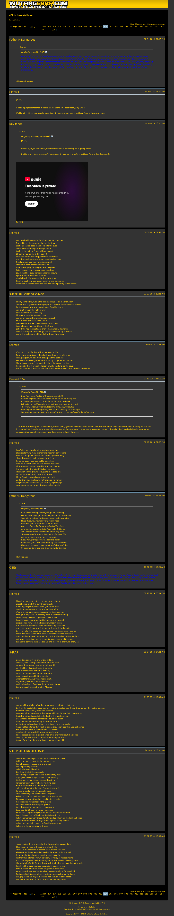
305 (111, 27)
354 (162, 27)
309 (131, 27)
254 (49, 27)
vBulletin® (92, 907)
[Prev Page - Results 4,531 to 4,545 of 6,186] (38, 27)
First (33, 27)
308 (126, 27)
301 (90, 27)
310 (136, 27)
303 (100, 27)
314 (157, 27)
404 (43, 29)
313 (151, 27)
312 (146, 27)
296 (64, 27)
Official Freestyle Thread (21, 15)
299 (80, 27)
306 (116, 27)
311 (141, 27)
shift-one (104, 914)
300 (85, 27)
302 (95, 27)
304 (105, 27)
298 (75, 27)
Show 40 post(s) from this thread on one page (147, 24)
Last (53, 30)
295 (59, 27)
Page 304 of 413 (20, 27)
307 (121, 27)
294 (54, 27)
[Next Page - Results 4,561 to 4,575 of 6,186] (49, 29)
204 (44, 27)
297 (70, 27)
